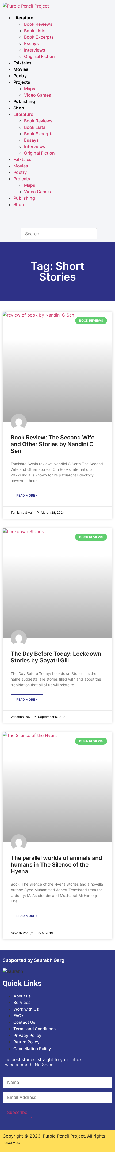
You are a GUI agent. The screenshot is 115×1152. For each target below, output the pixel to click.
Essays (31, 43)
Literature (23, 17)
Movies (20, 69)
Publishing (24, 101)
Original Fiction (39, 56)
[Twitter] (73, 219)
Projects (21, 82)
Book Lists (34, 30)
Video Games (37, 95)
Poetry (20, 75)
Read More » (27, 495)
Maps (29, 88)
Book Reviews (38, 24)
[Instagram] (57, 219)
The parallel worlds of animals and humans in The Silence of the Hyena (56, 864)
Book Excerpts (39, 37)
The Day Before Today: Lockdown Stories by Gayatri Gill (56, 657)
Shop (18, 108)
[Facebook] (41, 219)
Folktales (22, 62)
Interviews (34, 50)
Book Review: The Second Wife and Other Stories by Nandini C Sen (52, 444)
